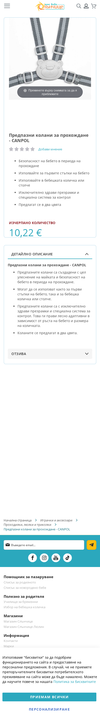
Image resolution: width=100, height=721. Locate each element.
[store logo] (49, 6)
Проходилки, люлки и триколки (27, 524)
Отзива (18, 353)
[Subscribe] (91, 545)
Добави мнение (50, 149)
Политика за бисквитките (74, 681)
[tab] (50, 254)
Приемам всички (49, 697)
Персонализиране (49, 709)
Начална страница (18, 520)
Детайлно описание (32, 254)
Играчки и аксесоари (56, 520)
